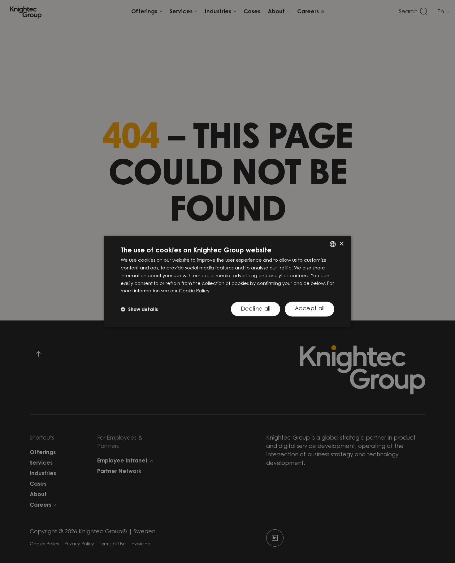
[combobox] (333, 244)
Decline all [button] (255, 309)
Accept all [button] (309, 309)
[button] (139, 309)
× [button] (341, 244)
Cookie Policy (194, 291)
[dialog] (227, 281)
